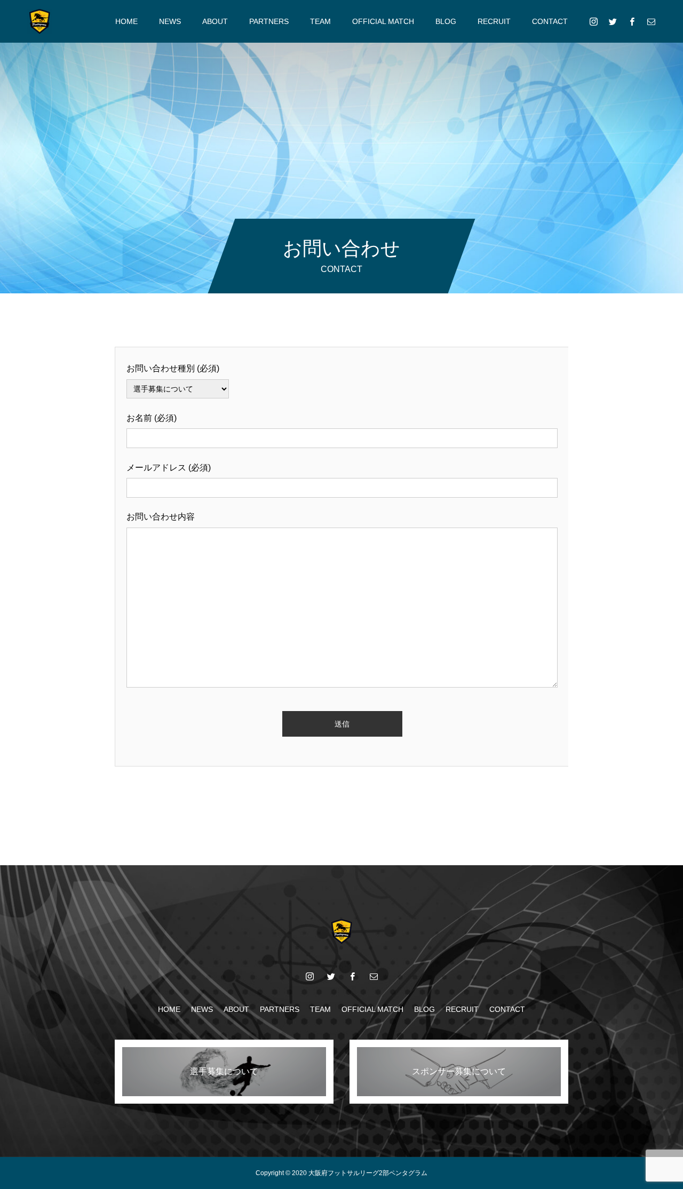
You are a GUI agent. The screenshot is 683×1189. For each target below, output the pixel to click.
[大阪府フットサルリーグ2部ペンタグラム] (39, 21)
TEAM (320, 21)
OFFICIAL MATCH (383, 21)
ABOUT (215, 21)
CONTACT (550, 21)
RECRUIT (494, 21)
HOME (126, 21)
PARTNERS (269, 21)
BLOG (445, 21)
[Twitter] (612, 21)
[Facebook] (631, 21)
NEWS (170, 21)
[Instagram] (593, 21)
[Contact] (651, 21)
